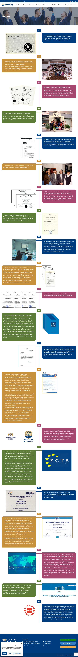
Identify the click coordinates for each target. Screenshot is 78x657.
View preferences (17, 653)
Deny (10, 653)
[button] (21, 643)
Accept (4, 653)
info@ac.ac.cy (42, 1)
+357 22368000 (36, 1)
